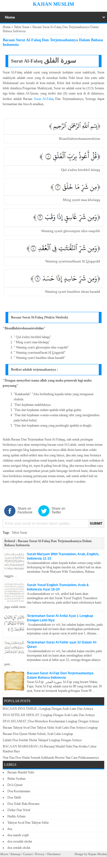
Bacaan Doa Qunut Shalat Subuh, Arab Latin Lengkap (38, 734)
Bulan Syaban (16, 779)
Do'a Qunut (14, 785)
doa (9, 829)
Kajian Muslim (53, 4)
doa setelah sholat (18, 848)
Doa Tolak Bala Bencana (23, 804)
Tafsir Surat (21, 27)
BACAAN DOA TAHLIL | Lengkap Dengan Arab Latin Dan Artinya (48, 709)
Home (7, 27)
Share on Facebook (25, 510)
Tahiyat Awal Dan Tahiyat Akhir (28, 823)
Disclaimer (54, 854)
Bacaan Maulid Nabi (20, 772)
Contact (28, 854)
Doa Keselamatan (18, 791)
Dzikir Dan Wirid (18, 810)
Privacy (40, 854)
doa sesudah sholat (19, 841)
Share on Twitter (58, 510)
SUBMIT (96, 523)
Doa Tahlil (14, 797)
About (4, 854)
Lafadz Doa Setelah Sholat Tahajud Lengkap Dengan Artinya (42, 740)
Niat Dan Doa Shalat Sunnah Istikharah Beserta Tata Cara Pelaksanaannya (51, 758)
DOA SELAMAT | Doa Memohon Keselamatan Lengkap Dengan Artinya (51, 721)
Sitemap (15, 854)
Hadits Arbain (16, 816)
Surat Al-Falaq (44, 99)
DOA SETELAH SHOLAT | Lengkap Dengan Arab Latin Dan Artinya (49, 715)
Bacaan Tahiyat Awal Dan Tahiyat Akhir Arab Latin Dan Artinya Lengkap (50, 727)
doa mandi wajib (18, 835)
